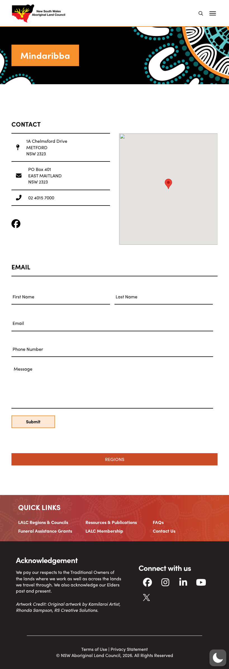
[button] (200, 13)
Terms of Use (94, 649)
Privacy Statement (129, 649)
